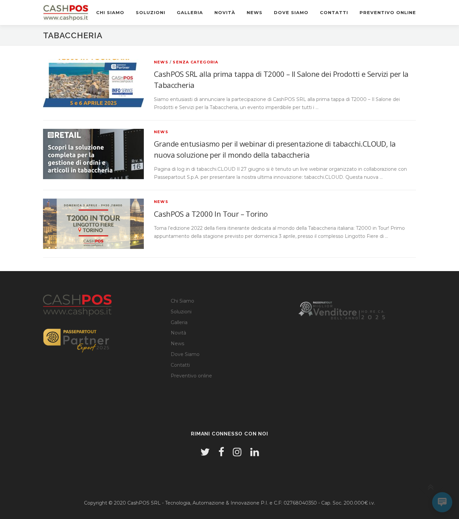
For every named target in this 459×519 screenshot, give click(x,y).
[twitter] (205, 452)
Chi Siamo (110, 12)
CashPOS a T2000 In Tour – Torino (211, 214)
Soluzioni (150, 12)
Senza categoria (195, 62)
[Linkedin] (254, 452)
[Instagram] (237, 452)
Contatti (334, 12)
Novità (224, 12)
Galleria (190, 12)
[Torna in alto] (431, 488)
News (254, 12)
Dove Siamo (291, 12)
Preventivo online (388, 12)
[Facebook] (221, 452)
